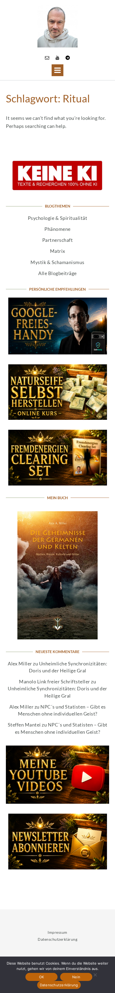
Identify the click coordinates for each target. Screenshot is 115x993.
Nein (76, 977)
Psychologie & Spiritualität (57, 218)
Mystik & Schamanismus (57, 262)
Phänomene (57, 229)
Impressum (57, 932)
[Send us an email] (47, 57)
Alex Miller (20, 663)
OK (41, 977)
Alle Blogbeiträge (57, 273)
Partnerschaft (57, 240)
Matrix (57, 251)
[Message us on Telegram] (68, 57)
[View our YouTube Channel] (58, 57)
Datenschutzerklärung (57, 939)
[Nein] (95, 974)
